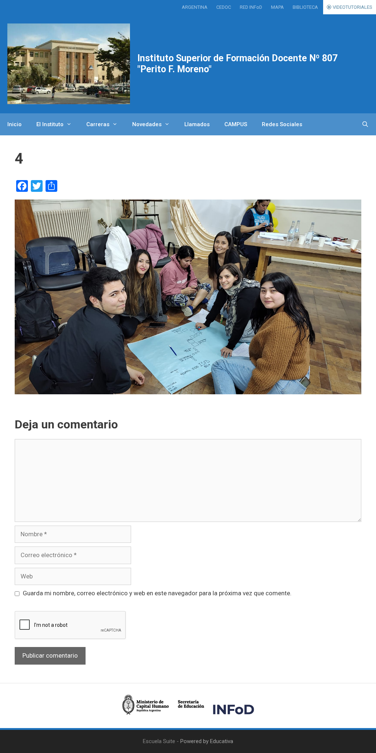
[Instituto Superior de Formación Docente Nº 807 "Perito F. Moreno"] (68, 63)
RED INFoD (251, 7)
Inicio (14, 124)
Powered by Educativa (206, 741)
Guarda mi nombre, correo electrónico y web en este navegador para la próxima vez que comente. (157, 593)
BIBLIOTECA (305, 7)
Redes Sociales (282, 124)
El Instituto (50, 124)
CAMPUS (235, 124)
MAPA (277, 7)
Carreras (97, 124)
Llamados (197, 124)
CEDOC (223, 7)
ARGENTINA (194, 7)
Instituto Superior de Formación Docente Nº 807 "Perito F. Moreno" (237, 63)
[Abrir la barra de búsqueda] (365, 124)
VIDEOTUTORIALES (352, 7)
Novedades (147, 124)
